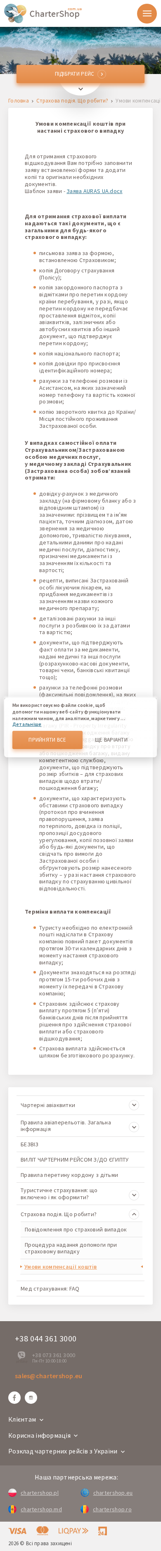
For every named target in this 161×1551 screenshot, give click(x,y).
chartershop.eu (113, 1492)
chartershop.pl (40, 1492)
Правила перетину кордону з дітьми (69, 1175)
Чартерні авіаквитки (48, 1105)
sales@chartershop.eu (49, 1375)
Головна (18, 101)
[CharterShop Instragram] (31, 1397)
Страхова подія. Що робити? (72, 101)
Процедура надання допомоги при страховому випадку (71, 1248)
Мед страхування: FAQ (50, 1288)
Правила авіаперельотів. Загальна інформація (66, 1125)
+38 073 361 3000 (53, 1355)
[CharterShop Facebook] (14, 1397)
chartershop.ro (112, 1509)
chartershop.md (41, 1509)
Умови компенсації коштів (60, 1266)
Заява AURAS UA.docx (94, 191)
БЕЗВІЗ (30, 1144)
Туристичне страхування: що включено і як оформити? (59, 1193)
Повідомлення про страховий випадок (76, 1229)
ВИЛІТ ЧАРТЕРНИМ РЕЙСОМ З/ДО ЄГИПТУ (75, 1159)
